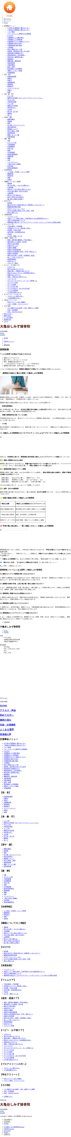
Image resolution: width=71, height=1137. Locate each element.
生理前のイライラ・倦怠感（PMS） (19, 228)
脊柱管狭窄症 (11, 127)
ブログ (6, 321)
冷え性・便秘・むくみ (14, 236)
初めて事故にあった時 (14, 49)
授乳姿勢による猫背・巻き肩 (17, 242)
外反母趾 (10, 166)
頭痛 (8, 92)
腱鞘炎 (9, 113)
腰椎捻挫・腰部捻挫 (14, 61)
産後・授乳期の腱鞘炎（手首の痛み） (20, 240)
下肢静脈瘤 (11, 144)
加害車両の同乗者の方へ (15, 53)
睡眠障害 (10, 174)
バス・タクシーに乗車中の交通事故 (19, 34)
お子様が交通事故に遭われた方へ (18, 28)
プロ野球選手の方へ (14, 298)
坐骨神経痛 (11, 137)
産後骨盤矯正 (11, 259)
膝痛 (8, 158)
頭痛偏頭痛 (11, 82)
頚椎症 (9, 78)
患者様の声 (7, 319)
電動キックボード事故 (14, 70)
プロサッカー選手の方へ (15, 296)
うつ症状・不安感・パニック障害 (18, 172)
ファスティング (12, 216)
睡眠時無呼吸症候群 (14, 207)
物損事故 (10, 59)
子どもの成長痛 (12, 290)
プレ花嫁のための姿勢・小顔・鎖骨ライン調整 (22, 308)
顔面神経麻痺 (11, 76)
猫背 (8, 123)
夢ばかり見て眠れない (14, 195)
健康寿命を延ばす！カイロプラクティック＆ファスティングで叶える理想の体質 (34, 222)
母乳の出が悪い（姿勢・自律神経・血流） (21, 255)
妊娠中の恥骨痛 (12, 253)
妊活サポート (11, 261)
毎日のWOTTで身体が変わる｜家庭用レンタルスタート (25, 205)
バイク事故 (11, 32)
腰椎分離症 (11, 119)
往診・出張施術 (12, 310)
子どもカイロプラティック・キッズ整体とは (22, 281)
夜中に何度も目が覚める (15, 197)
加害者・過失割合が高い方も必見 (18, 51)
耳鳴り (9, 80)
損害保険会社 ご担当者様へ (16, 55)
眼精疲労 (10, 86)
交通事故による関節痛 (14, 39)
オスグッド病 (11, 142)
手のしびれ (11, 100)
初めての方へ (8, 314)
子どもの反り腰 (12, 286)
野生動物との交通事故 (14, 69)
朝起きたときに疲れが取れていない (19, 189)
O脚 (8, 140)
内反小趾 (10, 148)
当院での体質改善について (16, 220)
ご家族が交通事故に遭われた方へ (18, 30)
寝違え (9, 90)
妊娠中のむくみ (12, 246)
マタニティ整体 (12, 263)
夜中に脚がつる (12, 212)
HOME (6, 338)
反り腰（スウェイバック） (16, 125)
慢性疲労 (10, 176)
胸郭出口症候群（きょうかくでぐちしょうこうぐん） (25, 98)
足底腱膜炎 (11, 146)
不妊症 (9, 234)
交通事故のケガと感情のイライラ (18, 41)
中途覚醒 (10, 187)
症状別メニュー (9, 341)
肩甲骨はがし (11, 107)
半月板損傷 (11, 152)
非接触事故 (11, 72)
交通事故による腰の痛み (15, 37)
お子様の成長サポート (14, 292)
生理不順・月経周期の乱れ (16, 232)
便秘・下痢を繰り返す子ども (17, 277)
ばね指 (9, 109)
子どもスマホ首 (12, 282)
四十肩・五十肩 (12, 111)
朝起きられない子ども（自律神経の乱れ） (21, 273)
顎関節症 (10, 84)
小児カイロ (11, 267)
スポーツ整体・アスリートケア (17, 304)
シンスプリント (12, 162)
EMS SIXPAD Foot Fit (14, 312)
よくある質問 (8, 317)
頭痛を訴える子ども (14, 275)
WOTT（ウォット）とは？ (16, 209)
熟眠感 (9, 183)
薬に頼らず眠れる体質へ (15, 199)
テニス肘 (10, 96)
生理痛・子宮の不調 (14, 230)
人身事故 (10, 47)
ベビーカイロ (11, 279)
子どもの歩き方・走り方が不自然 (18, 288)
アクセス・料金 (8, 710)
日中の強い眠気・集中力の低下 (17, 191)
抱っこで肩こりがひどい (15, 257)
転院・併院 (11, 67)
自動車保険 (11, 63)
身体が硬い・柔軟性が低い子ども (18, 271)
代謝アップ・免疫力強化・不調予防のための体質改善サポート (28, 218)
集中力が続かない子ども (15, 269)
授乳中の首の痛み (13, 244)
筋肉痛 (9, 203)
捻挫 (8, 150)
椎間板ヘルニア (12, 129)
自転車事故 (11, 65)
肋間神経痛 (11, 133)
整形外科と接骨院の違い (15, 57)
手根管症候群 (11, 102)
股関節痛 (10, 156)
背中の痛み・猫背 (13, 131)
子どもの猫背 (11, 284)
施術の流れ (7, 316)
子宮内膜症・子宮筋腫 (14, 226)
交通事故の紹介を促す (14, 43)
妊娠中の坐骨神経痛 (14, 249)
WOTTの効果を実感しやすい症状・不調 (20, 211)
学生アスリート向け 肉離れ (16, 302)
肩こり (9, 115)
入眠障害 (10, 193)
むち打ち (10, 35)
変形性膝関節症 (12, 168)
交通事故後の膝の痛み (14, 45)
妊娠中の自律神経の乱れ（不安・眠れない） (22, 251)
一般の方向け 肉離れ (14, 164)
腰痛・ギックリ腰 (13, 135)
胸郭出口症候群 (12, 105)
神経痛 (9, 121)
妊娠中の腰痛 (11, 247)
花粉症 (9, 179)
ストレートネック (13, 88)
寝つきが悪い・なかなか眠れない (18, 185)
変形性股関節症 (12, 154)
